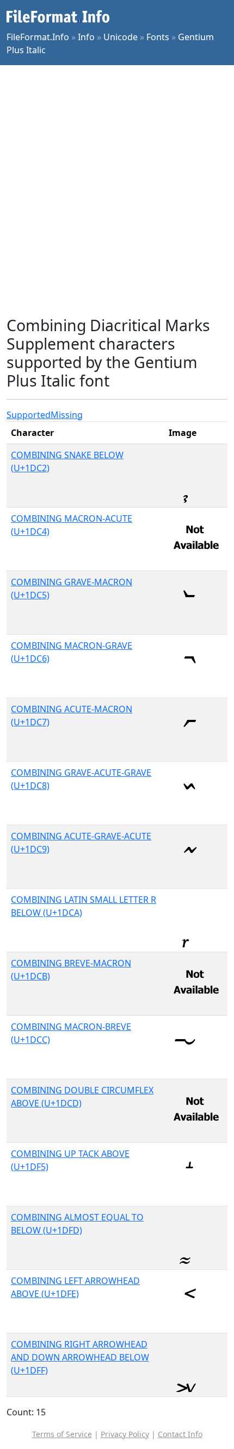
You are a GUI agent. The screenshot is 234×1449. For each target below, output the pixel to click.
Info (86, 37)
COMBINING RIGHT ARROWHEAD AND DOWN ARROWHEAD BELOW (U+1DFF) (80, 1357)
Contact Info (180, 1434)
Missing (67, 415)
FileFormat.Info (38, 37)
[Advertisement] (117, 190)
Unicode (120, 37)
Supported (29, 415)
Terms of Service (62, 1434)
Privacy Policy (125, 1434)
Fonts (157, 37)
